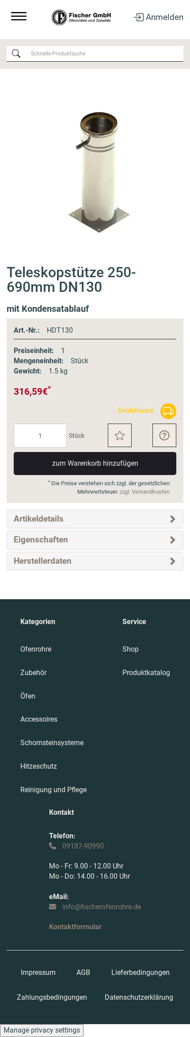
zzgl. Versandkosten (144, 491)
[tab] (95, 519)
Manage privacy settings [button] (42, 1030)
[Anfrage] (164, 435)
